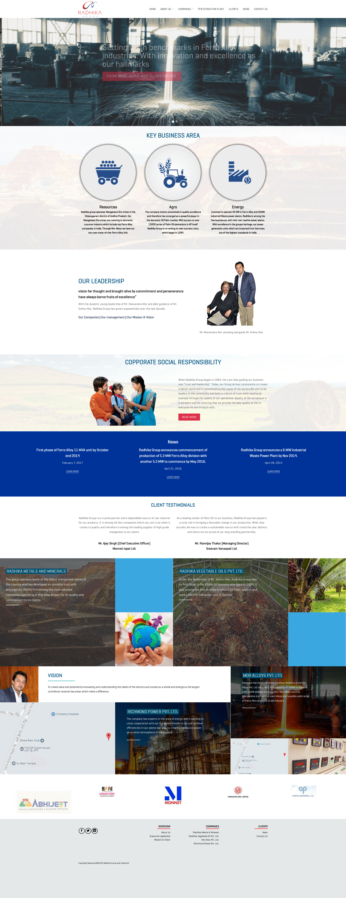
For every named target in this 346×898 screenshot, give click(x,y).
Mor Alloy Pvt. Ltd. (210, 870)
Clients (233, 9)
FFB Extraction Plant (211, 9)
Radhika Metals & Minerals (206, 863)
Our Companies (88, 317)
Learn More (72, 471)
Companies (184, 9)
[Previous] (11, 72)
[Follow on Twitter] (88, 861)
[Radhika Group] (92, 9)
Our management (113, 317)
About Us (165, 9)
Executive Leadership (160, 866)
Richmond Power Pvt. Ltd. (206, 874)
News (246, 9)
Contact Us (261, 9)
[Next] (334, 72)
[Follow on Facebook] (82, 861)
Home (152, 9)
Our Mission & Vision (140, 317)
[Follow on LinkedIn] (95, 861)
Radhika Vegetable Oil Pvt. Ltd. (204, 866)
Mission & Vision (162, 870)
